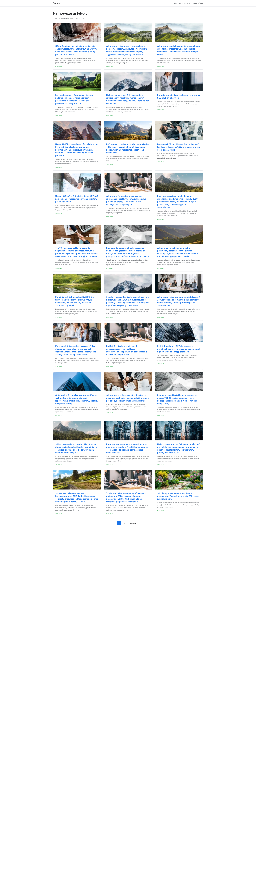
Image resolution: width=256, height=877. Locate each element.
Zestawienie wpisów (182, 3)
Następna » (133, 523)
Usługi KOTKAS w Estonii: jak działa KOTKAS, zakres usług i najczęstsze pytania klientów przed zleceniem (76, 199)
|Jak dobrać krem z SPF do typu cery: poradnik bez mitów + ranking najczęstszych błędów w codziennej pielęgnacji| (178, 349)
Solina (56, 3)
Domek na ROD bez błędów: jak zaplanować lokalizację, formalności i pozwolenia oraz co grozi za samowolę (178, 147)
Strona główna (197, 3)
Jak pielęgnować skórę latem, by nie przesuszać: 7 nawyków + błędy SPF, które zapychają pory (178, 496)
